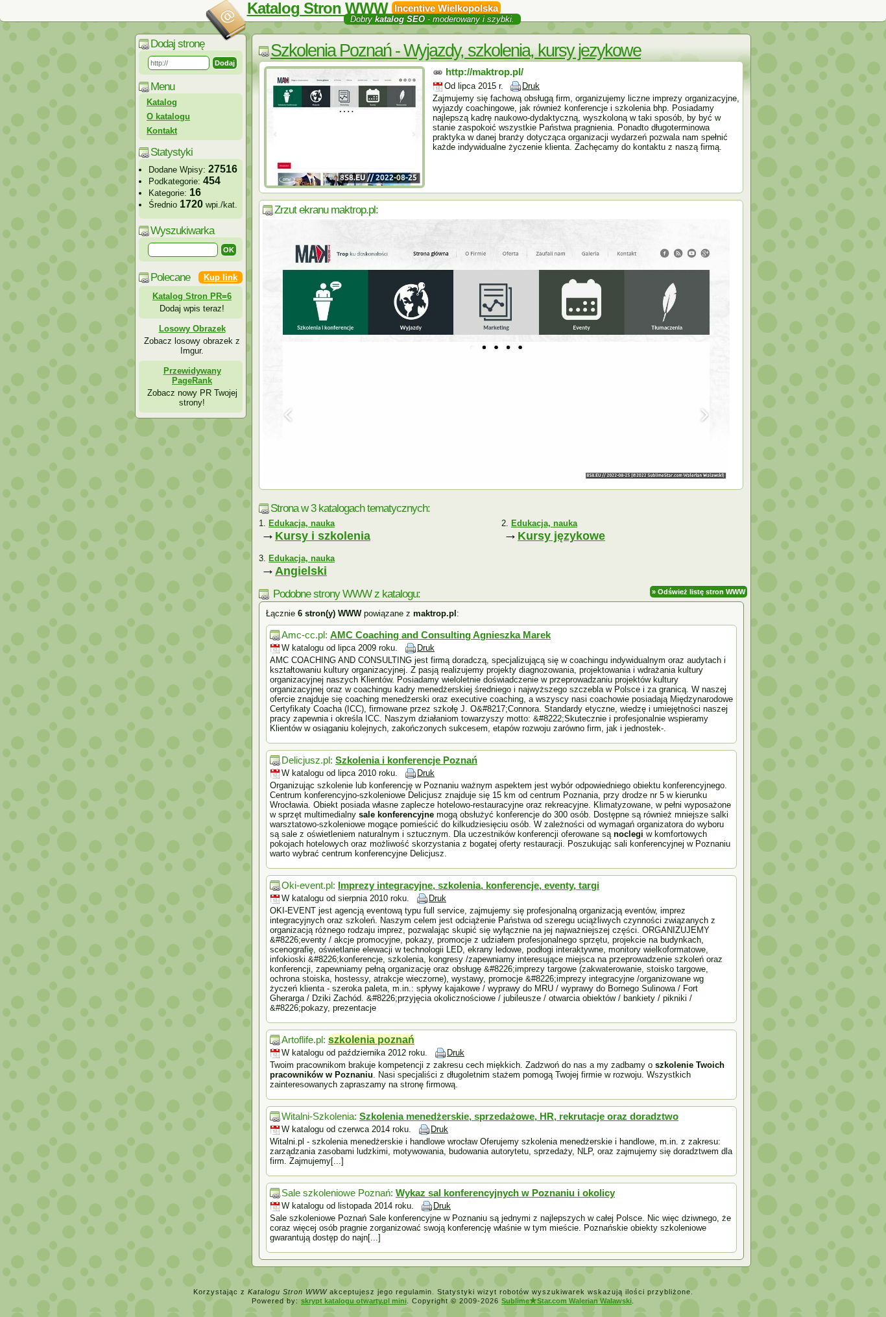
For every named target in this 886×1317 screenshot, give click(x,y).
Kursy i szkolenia (322, 535)
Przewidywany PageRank (192, 375)
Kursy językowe (561, 535)
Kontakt (162, 131)
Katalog (162, 102)
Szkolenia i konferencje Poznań (406, 760)
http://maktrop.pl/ (484, 71)
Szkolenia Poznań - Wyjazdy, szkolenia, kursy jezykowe (455, 50)
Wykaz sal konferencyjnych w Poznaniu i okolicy (505, 1192)
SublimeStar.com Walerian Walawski (566, 1301)
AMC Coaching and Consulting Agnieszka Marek (440, 634)
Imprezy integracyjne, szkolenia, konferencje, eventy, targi (468, 885)
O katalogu (168, 116)
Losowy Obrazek (192, 328)
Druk (531, 86)
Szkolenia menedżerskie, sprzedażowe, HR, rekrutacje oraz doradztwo (518, 1116)
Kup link (220, 277)
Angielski (301, 570)
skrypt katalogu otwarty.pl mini (354, 1301)
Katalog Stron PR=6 (192, 296)
